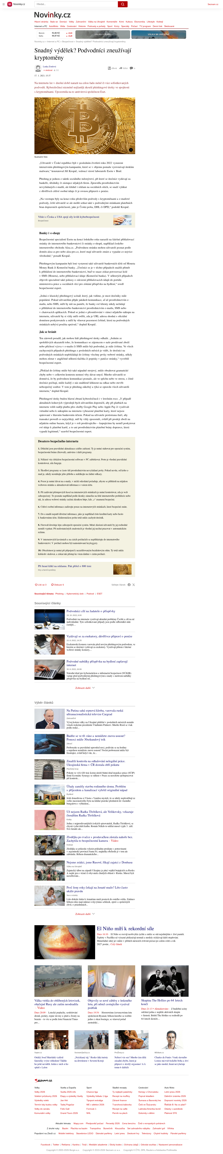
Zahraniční (81, 21)
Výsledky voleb (41, 1100)
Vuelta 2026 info (68, 1092)
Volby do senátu (42, 1109)
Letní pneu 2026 (172, 1092)
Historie (82, 26)
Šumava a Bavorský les (150, 1100)
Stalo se (54, 21)
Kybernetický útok (75, 593)
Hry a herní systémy (47, 570)
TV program (145, 26)
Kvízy (116, 26)
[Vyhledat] (123, 4)
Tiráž (84, 1144)
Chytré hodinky (161, 1133)
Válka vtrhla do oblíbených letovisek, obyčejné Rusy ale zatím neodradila (57, 1002)
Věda (62, 26)
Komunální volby (42, 1113)
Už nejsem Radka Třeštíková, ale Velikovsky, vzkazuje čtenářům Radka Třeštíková (100, 813)
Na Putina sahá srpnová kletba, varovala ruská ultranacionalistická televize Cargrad (95, 712)
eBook (114, 68)
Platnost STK (170, 1113)
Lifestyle (151, 21)
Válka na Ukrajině (96, 21)
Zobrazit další (83, 687)
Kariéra (76, 1144)
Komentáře (112, 21)
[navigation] (3, 4)
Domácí (63, 21)
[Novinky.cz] (52, 16)
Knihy (69, 820)
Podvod (90, 593)
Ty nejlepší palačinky (122, 1092)
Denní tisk (157, 26)
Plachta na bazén (79, 1128)
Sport (109, 26)
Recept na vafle (119, 1109)
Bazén (65, 1128)
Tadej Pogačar (67, 1104)
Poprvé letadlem (146, 1096)
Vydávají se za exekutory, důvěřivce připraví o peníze (99, 636)
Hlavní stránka (41, 21)
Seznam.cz (213, 4)
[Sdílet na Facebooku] (129, 584)
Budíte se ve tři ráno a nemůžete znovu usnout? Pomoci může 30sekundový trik (96, 737)
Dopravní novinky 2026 (175, 1100)
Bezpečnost (43, 221)
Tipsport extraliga (94, 1100)
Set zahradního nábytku (138, 1128)
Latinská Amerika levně (150, 1109)
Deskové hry (133, 1133)
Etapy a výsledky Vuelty (71, 1096)
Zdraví (69, 744)
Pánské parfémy (178, 1133)
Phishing (59, 593)
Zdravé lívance (119, 1100)
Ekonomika (139, 21)
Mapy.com (78, 1123)
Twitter (56, 1144)
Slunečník (108, 1128)
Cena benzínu (129, 1123)
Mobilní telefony (66, 1133)
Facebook (45, 1144)
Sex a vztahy (72, 895)
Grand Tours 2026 (69, 1113)
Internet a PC (40, 26)
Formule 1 (91, 1109)
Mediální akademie (98, 1144)
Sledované (169, 26)
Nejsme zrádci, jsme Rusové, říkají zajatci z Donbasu (99, 862)
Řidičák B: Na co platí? (175, 1104)
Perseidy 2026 (113, 1123)
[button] (84, 125)
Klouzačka (120, 1128)
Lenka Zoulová (49, 66)
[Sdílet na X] (133, 584)
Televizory (146, 1133)
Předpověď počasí (94, 1123)
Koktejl (160, 21)
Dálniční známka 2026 (175, 1096)
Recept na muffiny (121, 1096)
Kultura (129, 21)
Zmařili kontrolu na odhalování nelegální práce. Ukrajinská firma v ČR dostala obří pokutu (96, 763)
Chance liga (92, 1092)
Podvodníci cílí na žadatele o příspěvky (91, 611)
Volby (71, 21)
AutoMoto (53, 26)
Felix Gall (64, 1109)
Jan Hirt (64, 1100)
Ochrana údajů (131, 1144)
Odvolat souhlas (148, 1144)
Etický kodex (116, 1144)
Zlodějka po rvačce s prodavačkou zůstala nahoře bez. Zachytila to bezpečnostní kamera (100, 839)
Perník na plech (119, 1113)
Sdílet (125, 68)
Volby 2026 (39, 1092)
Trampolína (95, 1128)
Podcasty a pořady (96, 26)
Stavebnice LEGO (84, 1133)
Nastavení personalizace (170, 1144)
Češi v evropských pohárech (151, 1123)
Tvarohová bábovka (122, 1104)
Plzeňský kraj (72, 769)
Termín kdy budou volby (45, 1104)
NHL (88, 1113)
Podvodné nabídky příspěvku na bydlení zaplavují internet (97, 663)
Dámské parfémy (104, 1133)
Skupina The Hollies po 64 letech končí (161, 1002)
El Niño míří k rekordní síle (125, 928)
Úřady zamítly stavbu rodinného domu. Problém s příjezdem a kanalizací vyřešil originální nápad (97, 788)
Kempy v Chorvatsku (148, 1092)
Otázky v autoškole (173, 1109)
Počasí (134, 26)
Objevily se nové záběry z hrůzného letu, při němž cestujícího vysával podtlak (110, 1004)
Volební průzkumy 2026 (45, 1096)
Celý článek (116, 944)
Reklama (66, 1144)
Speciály (125, 26)
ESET (99, 593)
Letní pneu (120, 1133)
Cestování (72, 26)
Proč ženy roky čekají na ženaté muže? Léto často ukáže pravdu (97, 889)
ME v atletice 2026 (95, 1104)
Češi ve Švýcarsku (147, 1104)
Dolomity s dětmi (146, 1113)
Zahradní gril (159, 1128)
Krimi (121, 21)
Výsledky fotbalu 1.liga (97, 1096)
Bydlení (70, 794)
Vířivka (170, 1128)
